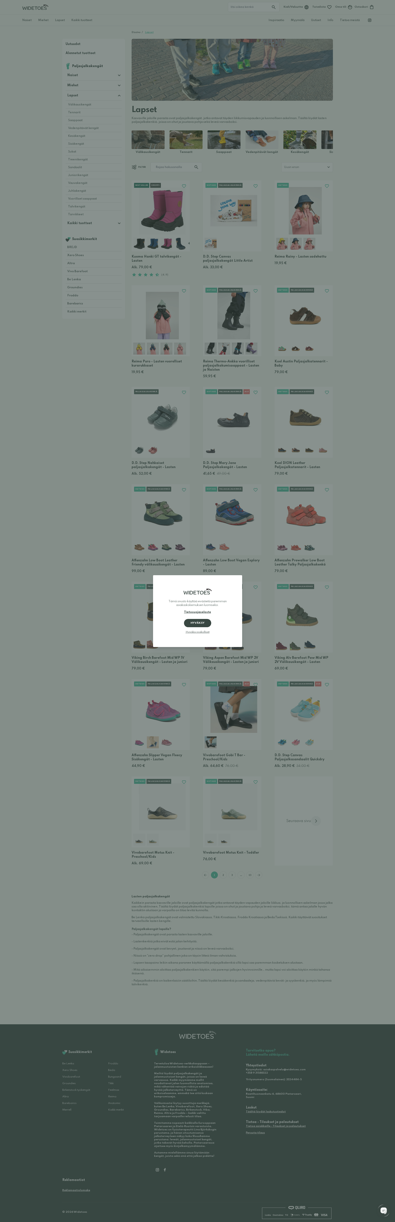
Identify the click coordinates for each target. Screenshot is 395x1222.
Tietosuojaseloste (197, 612)
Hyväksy (198, 623)
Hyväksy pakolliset (198, 632)
